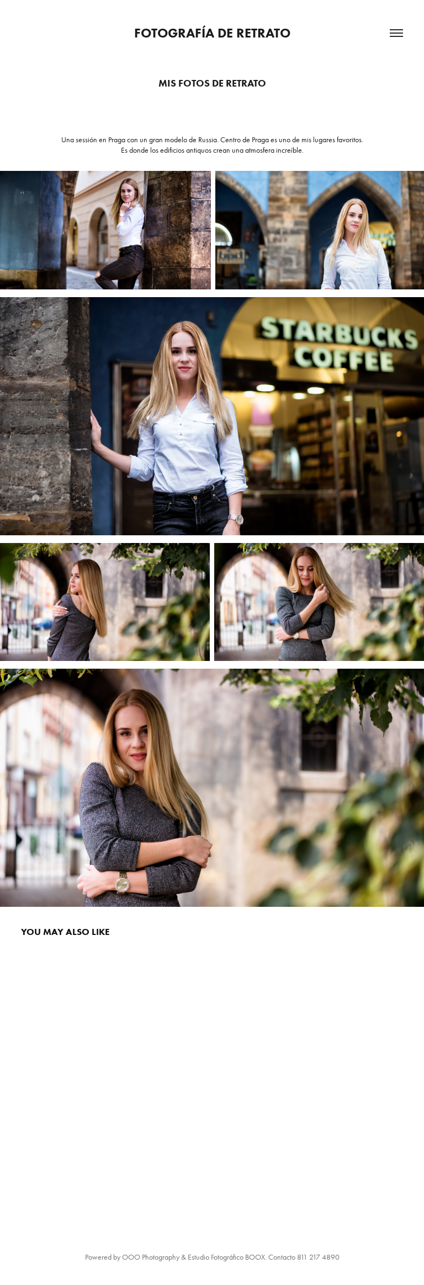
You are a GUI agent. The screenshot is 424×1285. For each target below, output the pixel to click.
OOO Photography (150, 1257)
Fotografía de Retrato (212, 33)
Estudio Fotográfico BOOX (226, 1257)
